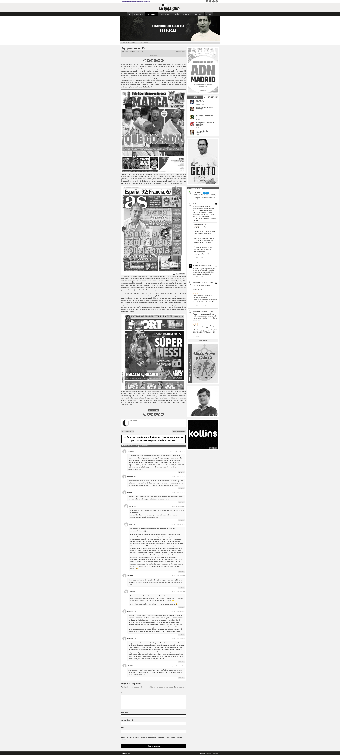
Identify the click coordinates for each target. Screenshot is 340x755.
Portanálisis (132, 42)
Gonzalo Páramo (200, 104)
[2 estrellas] (152, 55)
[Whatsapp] (158, 60)
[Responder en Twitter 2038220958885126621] (194, 258)
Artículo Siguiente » (179, 431)
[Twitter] (148, 60)
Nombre (124, 712)
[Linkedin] (151, 60)
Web (122, 727)
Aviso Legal (202, 753)
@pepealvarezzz (210, 268)
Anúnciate (215, 753)
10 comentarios (181, 51)
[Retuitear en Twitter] (197, 263)
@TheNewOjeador (199, 268)
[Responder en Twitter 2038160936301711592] (194, 277)
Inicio (124, 42)
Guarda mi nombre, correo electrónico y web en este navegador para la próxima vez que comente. (151, 739)
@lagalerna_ (205, 204)
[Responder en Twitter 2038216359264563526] (194, 306)
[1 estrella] (150, 55)
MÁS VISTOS (196, 97)
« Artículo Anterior (128, 431)
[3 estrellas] (153, 55)
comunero (132, 506)
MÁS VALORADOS (212, 97)
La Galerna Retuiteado (204, 263)
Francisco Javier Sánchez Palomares (199, 127)
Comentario (125, 693)
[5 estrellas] (156, 55)
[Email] (162, 60)
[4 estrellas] (155, 55)
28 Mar (211, 311)
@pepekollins (202, 265)
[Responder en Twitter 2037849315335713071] (194, 336)
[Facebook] (144, 60)
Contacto (208, 753)
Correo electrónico (128, 720)
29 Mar (211, 204)
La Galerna (132, 51)
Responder (181, 472)
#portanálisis (197, 289)
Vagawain (132, 524)
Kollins (195, 265)
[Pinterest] (155, 60)
